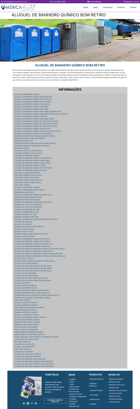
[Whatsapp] (27, 403)
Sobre (95, 7)
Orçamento (107, 7)
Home (85, 7)
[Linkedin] (35, 403)
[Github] (31, 403)
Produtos (121, 7)
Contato (133, 7)
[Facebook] (23, 403)
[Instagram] (39, 403)
